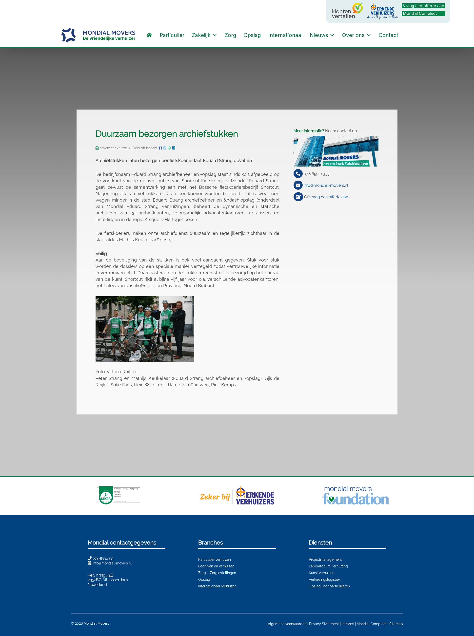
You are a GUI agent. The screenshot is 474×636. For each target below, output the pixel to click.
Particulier (172, 35)
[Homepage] (149, 35)
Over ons (353, 35)
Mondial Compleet (420, 13)
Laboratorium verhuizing (328, 566)
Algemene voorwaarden (287, 624)
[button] (407, 35)
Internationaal (285, 35)
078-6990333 (103, 558)
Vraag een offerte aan (423, 5)
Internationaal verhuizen (217, 586)
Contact (388, 35)
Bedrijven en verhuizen (216, 566)
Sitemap (396, 624)
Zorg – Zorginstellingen (217, 573)
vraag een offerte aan (328, 197)
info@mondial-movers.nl (326, 185)
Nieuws (319, 35)
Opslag (252, 35)
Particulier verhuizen (214, 559)
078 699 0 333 (317, 173)
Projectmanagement (325, 559)
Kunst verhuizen (321, 573)
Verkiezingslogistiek (324, 579)
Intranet (348, 624)
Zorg (230, 35)
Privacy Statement (324, 624)
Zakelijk (201, 35)
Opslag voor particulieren (329, 586)
